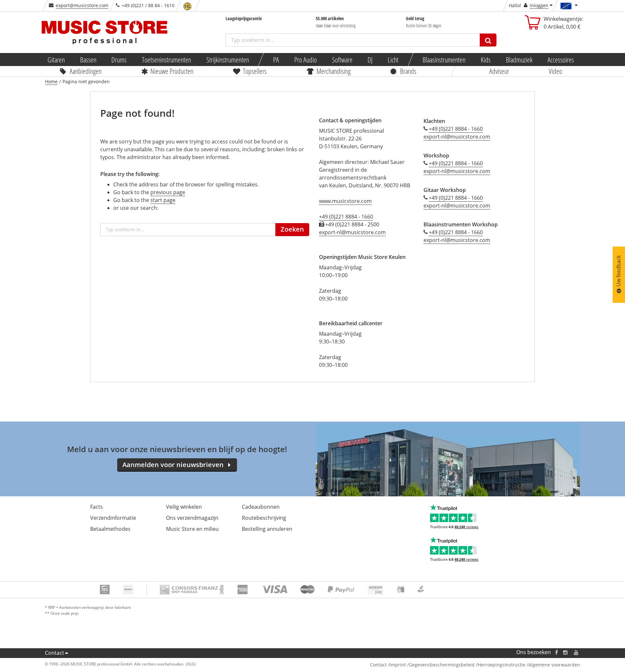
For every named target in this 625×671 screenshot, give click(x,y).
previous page (167, 192)
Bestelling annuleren (267, 528)
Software (342, 59)
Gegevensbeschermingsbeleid (442, 665)
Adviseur (499, 71)
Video (555, 71)
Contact (54, 652)
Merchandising (333, 71)
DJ (370, 59)
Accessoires (561, 59)
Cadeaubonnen (261, 506)
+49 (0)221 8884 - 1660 (346, 216)
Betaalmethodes (110, 528)
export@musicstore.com (82, 5)
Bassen (88, 59)
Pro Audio (305, 59)
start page (162, 200)
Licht (393, 59)
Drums (119, 59)
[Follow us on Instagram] (565, 652)
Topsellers (255, 71)
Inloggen (539, 5)
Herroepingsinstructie (501, 665)
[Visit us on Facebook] (556, 652)
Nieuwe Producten (172, 71)
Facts (96, 506)
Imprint (398, 665)
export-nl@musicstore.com (352, 232)
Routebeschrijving (264, 517)
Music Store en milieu (192, 528)
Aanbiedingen (86, 71)
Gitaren (56, 59)
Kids (486, 59)
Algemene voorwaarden (554, 665)
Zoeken (292, 229)
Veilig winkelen (184, 506)
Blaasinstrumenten (444, 59)
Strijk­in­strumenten (227, 59)
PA (276, 59)
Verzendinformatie (113, 517)
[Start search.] (488, 40)
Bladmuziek (519, 59)
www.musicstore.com (345, 201)
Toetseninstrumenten (166, 59)
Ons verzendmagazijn (192, 517)
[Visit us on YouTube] (576, 652)
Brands (408, 71)
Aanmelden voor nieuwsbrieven (173, 464)
